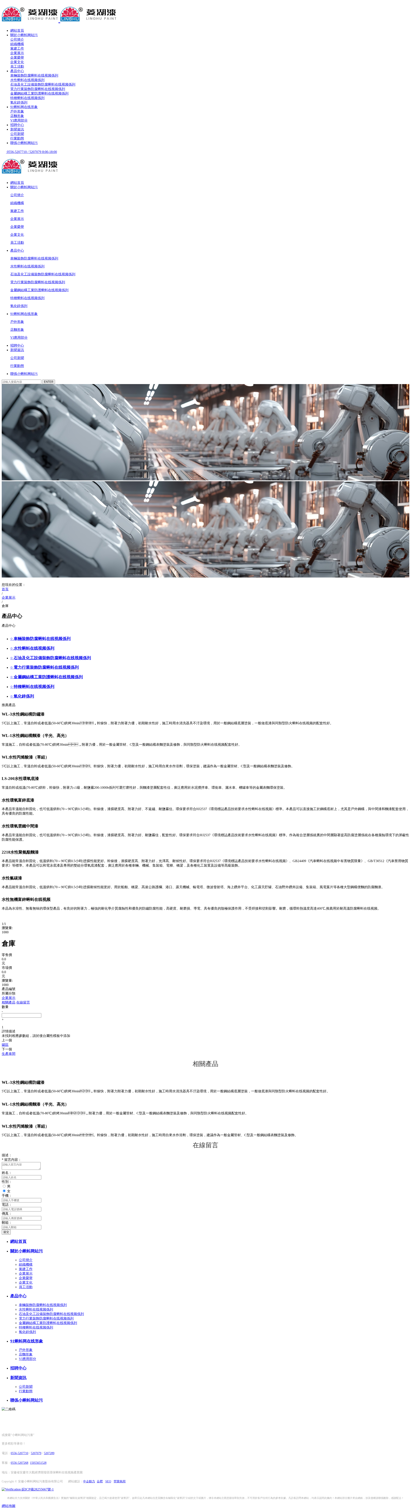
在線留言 (23, 1002)
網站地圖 (8, 1506)
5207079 (36, 1453)
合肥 (100, 1481)
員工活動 (17, 66)
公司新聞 (17, 134)
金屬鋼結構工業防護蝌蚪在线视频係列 (39, 93)
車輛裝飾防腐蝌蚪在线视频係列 (34, 75)
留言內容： (11, 1159)
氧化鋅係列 (18, 102)
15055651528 (38, 1462)
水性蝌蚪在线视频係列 (27, 80)
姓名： (7, 1172)
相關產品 (8, 1002)
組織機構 (17, 44)
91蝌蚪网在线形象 (24, 107)
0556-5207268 (19, 1462)
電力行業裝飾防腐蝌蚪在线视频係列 (37, 89)
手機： (7, 1195)
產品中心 (17, 71)
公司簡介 (17, 39)
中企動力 (89, 1481)
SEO (108, 1481)
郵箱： (7, 1222)
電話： (7, 1204)
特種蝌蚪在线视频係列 (27, 98)
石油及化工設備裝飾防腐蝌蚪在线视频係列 (42, 84)
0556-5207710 (19, 1453)
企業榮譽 (17, 57)
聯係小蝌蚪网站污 (24, 143)
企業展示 (17, 53)
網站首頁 (17, 30)
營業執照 (120, 1481)
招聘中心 (17, 125)
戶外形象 (17, 111)
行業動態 (17, 138)
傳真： (7, 1213)
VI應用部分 (19, 120)
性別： (7, 1181)
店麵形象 (17, 116)
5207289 (49, 1453)
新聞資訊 (17, 129)
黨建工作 (17, 48)
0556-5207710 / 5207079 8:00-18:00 (31, 152)
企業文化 (17, 62)
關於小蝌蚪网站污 (24, 35)
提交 (6, 1232)
